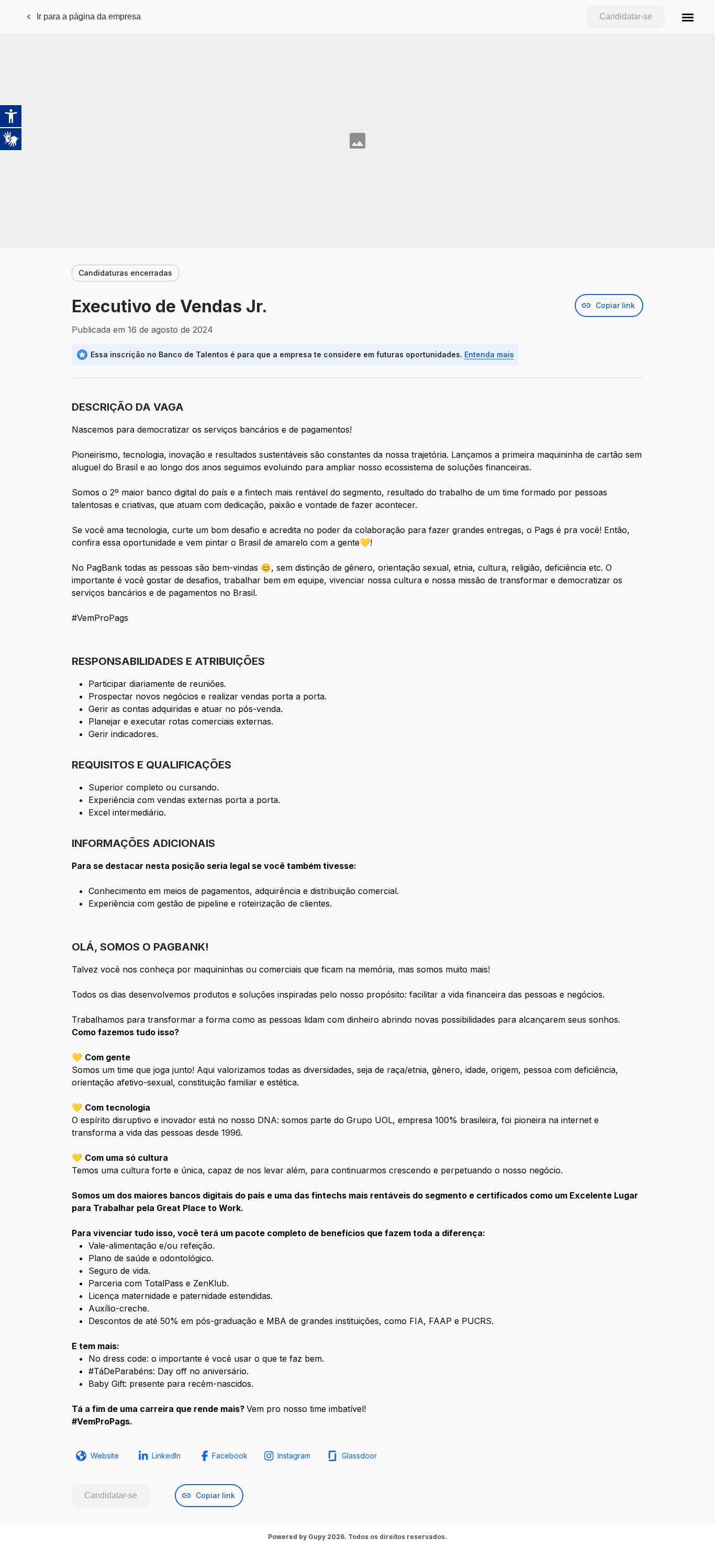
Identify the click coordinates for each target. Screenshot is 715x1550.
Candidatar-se (625, 16)
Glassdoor (359, 1455)
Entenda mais (489, 354)
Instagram (293, 1455)
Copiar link (615, 305)
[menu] (688, 17)
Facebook (230, 1455)
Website (105, 1455)
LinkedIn (166, 1455)
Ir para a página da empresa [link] (89, 16)
